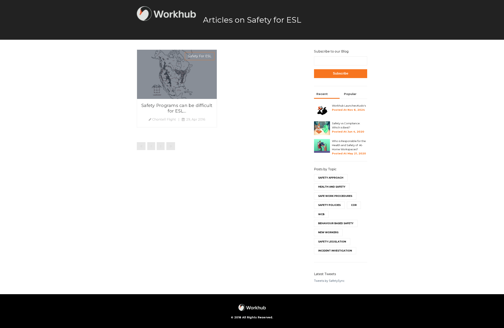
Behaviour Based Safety (335, 223)
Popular (350, 94)
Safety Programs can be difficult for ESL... (176, 108)
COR (354, 205)
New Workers (328, 232)
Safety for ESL (199, 56)
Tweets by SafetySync (329, 281)
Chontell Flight (164, 119)
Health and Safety (331, 186)
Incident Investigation (335, 250)
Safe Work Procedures (335, 195)
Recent (322, 94)
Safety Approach (330, 177)
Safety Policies (329, 205)
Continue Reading (177, 74)
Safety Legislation (332, 241)
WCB (321, 214)
